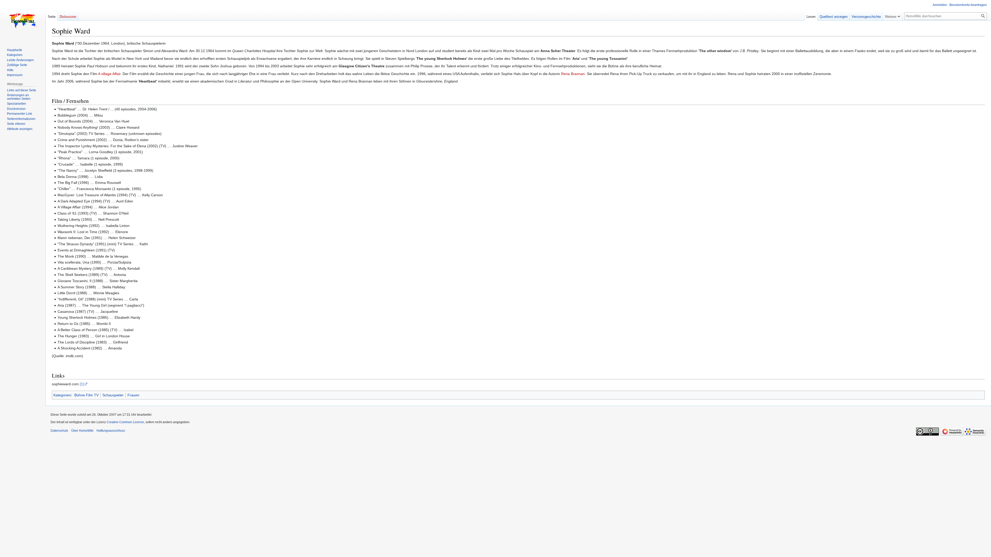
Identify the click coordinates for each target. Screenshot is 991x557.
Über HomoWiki (82, 430)
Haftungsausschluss (111, 430)
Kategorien (62, 395)
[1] (82, 384)
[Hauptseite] (22, 20)
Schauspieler (113, 395)
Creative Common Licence (125, 422)
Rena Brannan (573, 74)
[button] (892, 15)
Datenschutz (59, 430)
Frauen (133, 395)
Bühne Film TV (86, 395)
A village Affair (109, 74)
